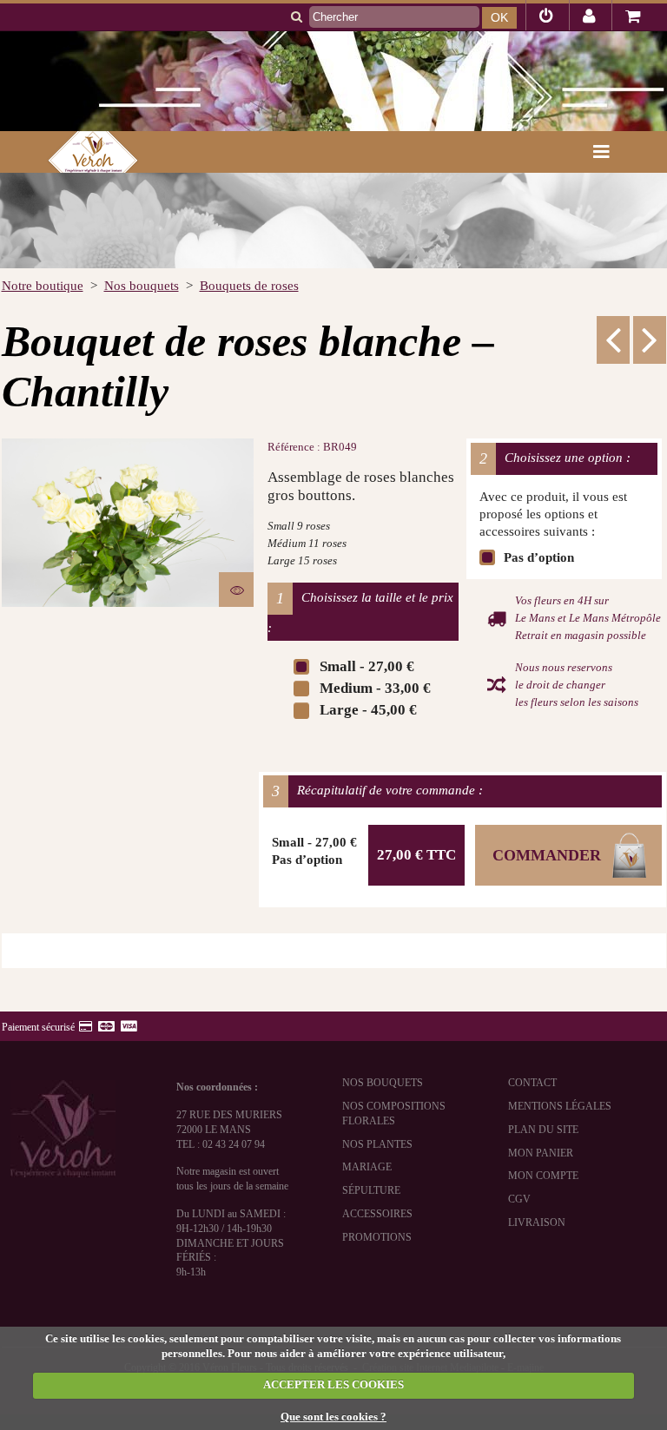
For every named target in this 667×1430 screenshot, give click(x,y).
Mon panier (540, 1153)
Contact (532, 1083)
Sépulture (371, 1190)
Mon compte (543, 1176)
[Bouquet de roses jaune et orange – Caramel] (649, 339)
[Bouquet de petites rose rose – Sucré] (613, 339)
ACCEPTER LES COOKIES (333, 1384)
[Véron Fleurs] (80, 152)
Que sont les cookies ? (333, 1416)
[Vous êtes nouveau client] (589, 18)
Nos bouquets (382, 1083)
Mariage (367, 1167)
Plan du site (543, 1130)
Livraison (536, 1222)
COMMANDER (546, 855)
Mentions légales (559, 1106)
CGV (519, 1199)
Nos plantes (377, 1144)
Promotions (377, 1237)
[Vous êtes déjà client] (546, 18)
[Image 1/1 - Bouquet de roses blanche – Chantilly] (128, 522)
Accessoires (377, 1214)
